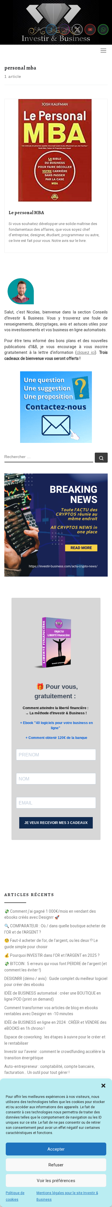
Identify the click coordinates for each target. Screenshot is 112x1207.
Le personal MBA (26, 212)
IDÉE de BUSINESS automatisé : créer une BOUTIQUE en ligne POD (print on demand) (52, 996)
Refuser (56, 1164)
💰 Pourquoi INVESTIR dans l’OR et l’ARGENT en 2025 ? (52, 955)
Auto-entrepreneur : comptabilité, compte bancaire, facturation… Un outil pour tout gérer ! (49, 1069)
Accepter (56, 1149)
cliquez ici (86, 352)
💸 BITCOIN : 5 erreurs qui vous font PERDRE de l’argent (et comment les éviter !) (55, 966)
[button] (103, 1085)
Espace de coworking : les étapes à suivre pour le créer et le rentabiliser (54, 1040)
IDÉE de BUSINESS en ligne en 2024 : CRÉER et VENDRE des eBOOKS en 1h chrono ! (55, 1025)
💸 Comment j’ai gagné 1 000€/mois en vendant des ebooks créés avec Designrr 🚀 (50, 914)
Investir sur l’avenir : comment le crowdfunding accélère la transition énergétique (54, 1054)
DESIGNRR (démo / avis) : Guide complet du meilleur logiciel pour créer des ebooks (55, 981)
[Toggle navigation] (103, 50)
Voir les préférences (56, 1180)
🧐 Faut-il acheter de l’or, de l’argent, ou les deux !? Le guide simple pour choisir (51, 943)
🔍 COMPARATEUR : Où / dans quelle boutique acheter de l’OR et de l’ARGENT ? (55, 929)
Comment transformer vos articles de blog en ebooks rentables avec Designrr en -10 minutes (51, 1010)
